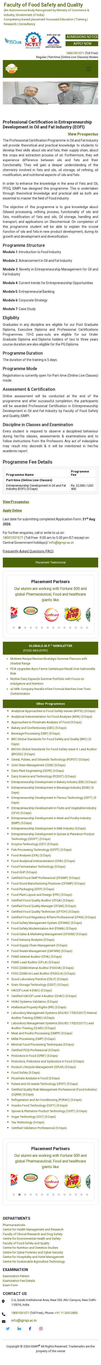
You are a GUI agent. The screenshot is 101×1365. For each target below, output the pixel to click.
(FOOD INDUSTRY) (31, 650)
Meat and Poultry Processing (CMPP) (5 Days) (41, 1033)
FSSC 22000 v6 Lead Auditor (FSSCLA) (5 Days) (43, 973)
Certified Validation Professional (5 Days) (39, 1128)
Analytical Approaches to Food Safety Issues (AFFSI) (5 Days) (53, 711)
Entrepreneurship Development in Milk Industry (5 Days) (48, 828)
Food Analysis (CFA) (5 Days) (31, 855)
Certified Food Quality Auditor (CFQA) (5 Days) (42, 900)
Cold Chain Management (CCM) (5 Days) (38, 765)
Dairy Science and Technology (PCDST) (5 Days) (43, 776)
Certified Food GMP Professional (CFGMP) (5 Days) (45, 878)
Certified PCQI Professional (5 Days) (35, 1050)
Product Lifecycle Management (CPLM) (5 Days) (43, 1067)
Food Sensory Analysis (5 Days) (32, 939)
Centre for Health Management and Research (33, 1229)
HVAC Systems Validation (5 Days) (34, 1001)
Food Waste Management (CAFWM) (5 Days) (41, 951)
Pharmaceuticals (14, 1225)
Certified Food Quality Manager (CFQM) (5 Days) (43, 906)
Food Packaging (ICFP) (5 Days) (32, 889)
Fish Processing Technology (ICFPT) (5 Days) (41, 849)
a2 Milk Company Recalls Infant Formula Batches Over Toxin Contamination (50, 691)
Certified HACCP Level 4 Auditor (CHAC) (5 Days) (44, 996)
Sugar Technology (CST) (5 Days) (33, 1116)
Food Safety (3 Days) (25, 1072)
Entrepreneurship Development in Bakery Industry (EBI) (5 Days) (54, 782)
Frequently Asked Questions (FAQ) (28, 551)
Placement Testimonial (50, 562)
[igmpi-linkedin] (19, 1328)
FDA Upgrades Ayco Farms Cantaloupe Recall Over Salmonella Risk (52, 671)
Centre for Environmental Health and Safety (32, 1238)
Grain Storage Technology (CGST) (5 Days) (40, 984)
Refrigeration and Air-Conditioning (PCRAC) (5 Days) (46, 1100)
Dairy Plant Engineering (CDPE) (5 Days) (37, 770)
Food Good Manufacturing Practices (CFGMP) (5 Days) (48, 883)
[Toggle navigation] (88, 69)
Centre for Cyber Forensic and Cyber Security (33, 1252)
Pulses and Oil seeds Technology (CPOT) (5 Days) (44, 1084)
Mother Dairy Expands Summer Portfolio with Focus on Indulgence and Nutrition (47, 681)
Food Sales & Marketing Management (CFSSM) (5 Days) (49, 934)
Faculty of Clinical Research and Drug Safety (32, 1234)
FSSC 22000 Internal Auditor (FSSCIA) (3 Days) (42, 968)
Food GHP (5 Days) (24, 872)
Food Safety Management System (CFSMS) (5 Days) (46, 923)
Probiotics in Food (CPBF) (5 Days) (34, 1056)
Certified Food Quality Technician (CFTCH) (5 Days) (45, 911)
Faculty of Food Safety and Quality (26, 1243)
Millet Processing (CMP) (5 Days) (33, 1039)
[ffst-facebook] (30, 1328)
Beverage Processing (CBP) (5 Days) (35, 733)
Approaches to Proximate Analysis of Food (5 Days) (46, 722)
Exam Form (10, 1285)
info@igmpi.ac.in (61, 542)
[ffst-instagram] (41, 1328)
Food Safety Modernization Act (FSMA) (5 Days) (44, 928)
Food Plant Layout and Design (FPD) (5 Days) (41, 894)
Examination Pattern (16, 1276)
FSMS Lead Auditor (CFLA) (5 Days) (35, 962)
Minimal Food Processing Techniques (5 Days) (42, 1044)
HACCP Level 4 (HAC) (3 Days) (31, 990)
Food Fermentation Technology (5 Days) (38, 866)
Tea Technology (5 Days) (27, 1122)
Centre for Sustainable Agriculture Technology (34, 1261)
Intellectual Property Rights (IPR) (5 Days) (38, 1007)
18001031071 (75, 53)
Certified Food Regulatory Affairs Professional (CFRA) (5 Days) (53, 917)
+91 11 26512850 (66, 1313)
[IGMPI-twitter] (8, 1328)
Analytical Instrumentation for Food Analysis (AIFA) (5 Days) (51, 716)
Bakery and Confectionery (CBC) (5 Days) (38, 728)
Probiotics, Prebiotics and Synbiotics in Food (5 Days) (47, 1061)
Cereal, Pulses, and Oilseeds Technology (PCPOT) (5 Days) (50, 759)
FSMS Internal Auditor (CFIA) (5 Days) (36, 956)
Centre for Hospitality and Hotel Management (33, 1257)
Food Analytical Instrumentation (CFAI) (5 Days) (43, 861)
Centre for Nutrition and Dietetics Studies (30, 1247)
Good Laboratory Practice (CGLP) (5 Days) (39, 979)
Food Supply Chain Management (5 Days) (39, 945)
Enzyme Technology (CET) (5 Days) (34, 844)
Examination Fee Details (19, 1280)
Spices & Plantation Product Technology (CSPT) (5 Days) (49, 1111)
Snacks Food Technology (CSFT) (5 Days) (39, 1105)
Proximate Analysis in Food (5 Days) (35, 1078)
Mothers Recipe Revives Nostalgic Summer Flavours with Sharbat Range (48, 661)
